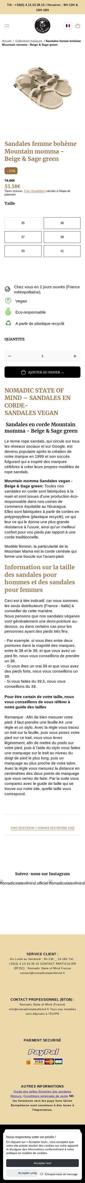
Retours (17, 1096)
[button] (7, 26)
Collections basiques (28, 41)
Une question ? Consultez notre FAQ (42, 828)
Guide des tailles (26, 1091)
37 (23, 237)
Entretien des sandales (55, 1091)
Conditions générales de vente (46, 1096)
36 (62, 223)
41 (62, 251)
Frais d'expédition (34, 191)
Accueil (6, 41)
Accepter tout (42, 1163)
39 (23, 251)
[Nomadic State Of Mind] (43, 25)
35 (23, 223)
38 (62, 237)
